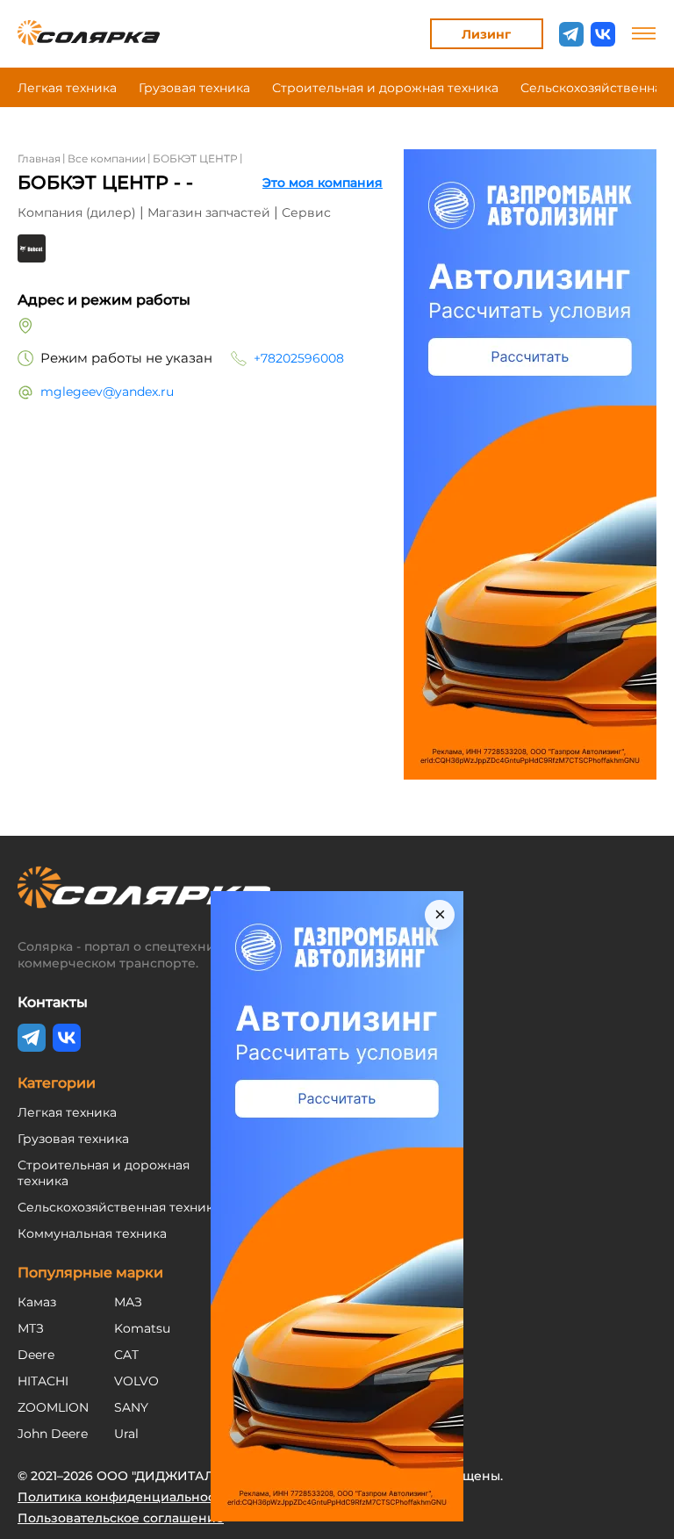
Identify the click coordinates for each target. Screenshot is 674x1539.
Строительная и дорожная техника (385, 88)
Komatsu (142, 1328)
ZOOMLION (53, 1407)
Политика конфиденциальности (124, 1497)
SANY (131, 1407)
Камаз (37, 1302)
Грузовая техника (194, 88)
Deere (36, 1355)
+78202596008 (299, 358)
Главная (39, 158)
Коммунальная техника (92, 1233)
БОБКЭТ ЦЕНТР (195, 158)
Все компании (107, 158)
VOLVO (136, 1381)
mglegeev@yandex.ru (107, 391)
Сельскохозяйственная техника (119, 1207)
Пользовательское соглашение (121, 1518)
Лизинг (486, 34)
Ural (126, 1434)
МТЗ (31, 1328)
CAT (126, 1355)
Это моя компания (322, 183)
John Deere (53, 1434)
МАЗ (128, 1302)
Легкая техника (67, 88)
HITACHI (43, 1381)
